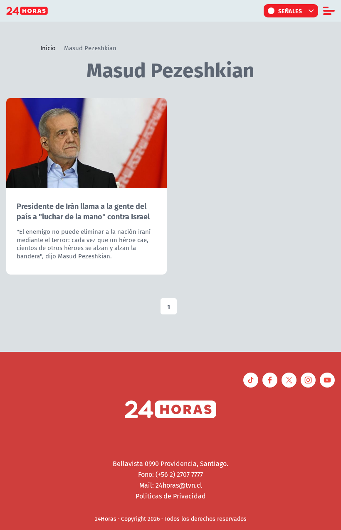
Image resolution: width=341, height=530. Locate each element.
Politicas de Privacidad (171, 496)
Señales (290, 10)
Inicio (48, 47)
